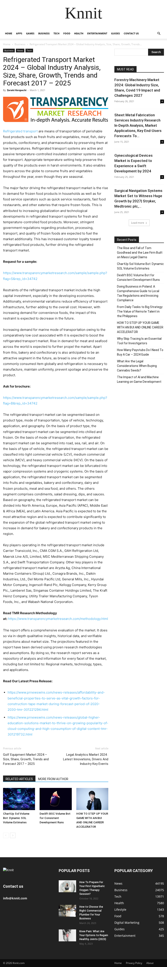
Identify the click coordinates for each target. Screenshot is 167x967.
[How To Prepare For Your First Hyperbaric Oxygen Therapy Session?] (67, 886)
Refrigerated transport (20, 131)
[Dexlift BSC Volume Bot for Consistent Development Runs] (56, 799)
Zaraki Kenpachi (16, 90)
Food (66, 33)
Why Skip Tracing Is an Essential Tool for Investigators (139, 341)
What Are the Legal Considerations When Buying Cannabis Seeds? (137, 366)
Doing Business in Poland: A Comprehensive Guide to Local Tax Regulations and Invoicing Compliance (138, 293)
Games (30, 33)
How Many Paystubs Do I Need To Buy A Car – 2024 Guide (140, 352)
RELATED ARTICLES (19, 779)
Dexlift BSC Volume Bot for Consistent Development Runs (55, 818)
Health (78, 33)
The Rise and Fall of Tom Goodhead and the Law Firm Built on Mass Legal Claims (139, 252)
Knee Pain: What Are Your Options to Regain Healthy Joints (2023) (93, 935)
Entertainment (97, 33)
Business (44, 33)
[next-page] (12, 835)
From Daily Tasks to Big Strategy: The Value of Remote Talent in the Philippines (140, 311)
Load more (137, 223)
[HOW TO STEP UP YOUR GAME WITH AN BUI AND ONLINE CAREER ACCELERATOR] (92, 799)
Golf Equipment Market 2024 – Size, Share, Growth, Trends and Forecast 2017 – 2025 (26, 759)
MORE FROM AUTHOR (53, 779)
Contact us (131, 33)
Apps (19, 33)
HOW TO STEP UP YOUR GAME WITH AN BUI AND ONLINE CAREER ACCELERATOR (140, 327)
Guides (115, 33)
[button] (159, 34)
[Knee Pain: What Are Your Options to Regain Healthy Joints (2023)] (67, 935)
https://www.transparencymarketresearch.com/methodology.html (58, 619)
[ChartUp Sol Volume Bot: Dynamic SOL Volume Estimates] (19, 799)
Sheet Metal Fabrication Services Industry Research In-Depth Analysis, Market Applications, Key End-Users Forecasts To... (138, 125)
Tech (56, 33)
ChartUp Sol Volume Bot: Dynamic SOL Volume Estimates (16, 818)
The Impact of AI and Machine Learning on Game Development (139, 379)
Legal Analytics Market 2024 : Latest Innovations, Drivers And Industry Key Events (85, 759)
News (20, 50)
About (150, 963)
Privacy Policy (134, 963)
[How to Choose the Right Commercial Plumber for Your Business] (67, 911)
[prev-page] (5, 835)
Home (8, 33)
